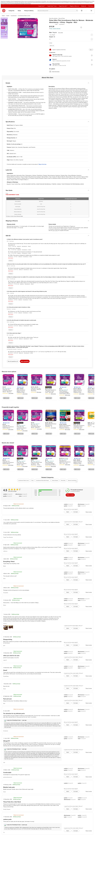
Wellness (86, 1)
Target (3, 15)
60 (49, 39)
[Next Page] (92, 35)
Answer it (11, 260)
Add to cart (52, 45)
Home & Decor (35, 1)
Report (29, 246)
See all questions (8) (13, 361)
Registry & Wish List (74, 6)
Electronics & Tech (12, 2)
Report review (89, 512)
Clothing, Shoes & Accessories (26, 1)
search (77, 10)
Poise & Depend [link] (55, 480)
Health (83, 1)
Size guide (60, 32)
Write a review (70, 495)
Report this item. (43, 164)
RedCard (20, 3)
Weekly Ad (89, 2)
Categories (11, 10)
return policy (55, 230)
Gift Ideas (37, 2)
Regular (53, 34)
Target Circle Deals (83, 2)
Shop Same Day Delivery (10, 3)
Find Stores (29, 3)
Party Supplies (33, 2)
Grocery (54, 1)
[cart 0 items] (91, 10)
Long (50, 34)
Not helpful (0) (24, 246)
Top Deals (77, 2)
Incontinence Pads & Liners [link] (23, 480)
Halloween (19, 1)
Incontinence (13, 15)
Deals (57, 2)
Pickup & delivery (29, 10)
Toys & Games (6, 2)
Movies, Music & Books (26, 2)
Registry (16, 3)
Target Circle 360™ (63, 6)
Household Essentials (60, 1)
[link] (53, 24)
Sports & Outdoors (77, 1)
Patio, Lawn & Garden (48, 1)
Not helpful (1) (26, 312)
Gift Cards (41, 2)
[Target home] (3, 10)
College (15, 1)
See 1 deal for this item (55, 28)
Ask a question (25, 361)
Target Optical (53, 2)
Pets (81, 1)
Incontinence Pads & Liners (24, 15)
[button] (53, 24)
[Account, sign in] (84, 10)
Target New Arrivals (4, 1)
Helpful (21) (21, 352)
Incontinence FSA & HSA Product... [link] (42, 480)
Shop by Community (47, 2)
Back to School (11, 1)
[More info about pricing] (81, 27)
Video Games (19, 2)
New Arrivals (64, 2)
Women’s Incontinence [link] (72, 480)
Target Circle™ (41, 6)
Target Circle (24, 3)
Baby (65, 1)
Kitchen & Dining (41, 1)
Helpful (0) (19, 246)
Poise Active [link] (63, 480)
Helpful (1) (19, 253)
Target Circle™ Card (51, 6)
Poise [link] (32, 480)
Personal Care (71, 1)
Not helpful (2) (26, 256)
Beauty (67, 1)
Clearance (60, 2)
